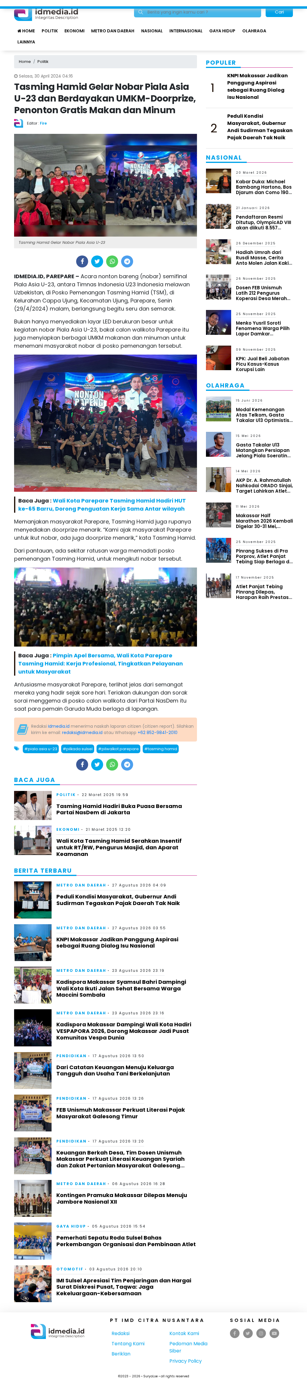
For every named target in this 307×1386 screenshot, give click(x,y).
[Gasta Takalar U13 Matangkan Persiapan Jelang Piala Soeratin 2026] (218, 444)
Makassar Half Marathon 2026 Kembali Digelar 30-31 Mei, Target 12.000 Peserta (264, 523)
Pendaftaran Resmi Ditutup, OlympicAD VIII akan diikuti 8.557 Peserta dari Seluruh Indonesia (263, 228)
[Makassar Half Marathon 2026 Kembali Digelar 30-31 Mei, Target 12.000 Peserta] (218, 514)
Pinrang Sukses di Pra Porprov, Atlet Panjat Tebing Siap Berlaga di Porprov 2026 (263, 559)
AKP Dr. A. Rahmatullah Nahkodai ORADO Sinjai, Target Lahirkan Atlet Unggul (264, 488)
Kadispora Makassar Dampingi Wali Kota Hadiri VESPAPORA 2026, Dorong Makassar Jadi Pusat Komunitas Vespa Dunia (123, 1031)
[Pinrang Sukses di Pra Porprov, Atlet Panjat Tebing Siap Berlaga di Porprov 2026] (218, 550)
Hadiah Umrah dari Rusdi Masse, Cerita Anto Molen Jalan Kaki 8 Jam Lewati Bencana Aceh (264, 263)
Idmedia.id (59, 726)
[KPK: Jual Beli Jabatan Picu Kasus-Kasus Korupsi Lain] (218, 357)
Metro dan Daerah (112, 31)
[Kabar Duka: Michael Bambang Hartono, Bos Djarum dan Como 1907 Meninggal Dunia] (218, 180)
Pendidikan (71, 1055)
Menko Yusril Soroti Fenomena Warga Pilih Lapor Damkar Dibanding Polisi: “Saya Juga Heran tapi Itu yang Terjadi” (263, 336)
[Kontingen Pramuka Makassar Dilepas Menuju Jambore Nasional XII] (33, 1198)
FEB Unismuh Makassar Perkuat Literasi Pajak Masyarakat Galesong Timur (120, 1113)
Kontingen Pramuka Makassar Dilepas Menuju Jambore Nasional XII (121, 1198)
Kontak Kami (184, 1333)
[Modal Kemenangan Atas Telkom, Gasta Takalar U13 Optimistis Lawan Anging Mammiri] (218, 408)
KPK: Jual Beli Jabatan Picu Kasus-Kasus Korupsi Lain (262, 364)
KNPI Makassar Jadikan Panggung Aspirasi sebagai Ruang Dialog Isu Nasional (117, 943)
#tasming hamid (160, 748)
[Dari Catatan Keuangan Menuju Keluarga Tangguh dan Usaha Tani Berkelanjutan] (33, 1070)
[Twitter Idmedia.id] (248, 1333)
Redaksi (121, 1333)
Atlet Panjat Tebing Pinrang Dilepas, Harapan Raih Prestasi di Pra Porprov (263, 594)
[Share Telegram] (127, 261)
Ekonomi (74, 31)
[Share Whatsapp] (112, 261)
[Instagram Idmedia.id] (261, 1333)
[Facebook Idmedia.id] (234, 1333)
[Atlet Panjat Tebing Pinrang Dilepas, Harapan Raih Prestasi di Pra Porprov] (218, 585)
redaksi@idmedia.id (82, 733)
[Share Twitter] (97, 261)
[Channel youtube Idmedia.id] (274, 1333)
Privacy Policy (185, 1361)
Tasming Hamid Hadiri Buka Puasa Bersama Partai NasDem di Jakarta (119, 809)
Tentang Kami (128, 1343)
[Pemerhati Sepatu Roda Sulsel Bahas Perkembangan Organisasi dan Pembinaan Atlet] (33, 1240)
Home (28, 31)
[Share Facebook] (82, 261)
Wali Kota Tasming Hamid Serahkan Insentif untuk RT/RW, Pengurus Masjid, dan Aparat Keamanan (119, 847)
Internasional (186, 31)
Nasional (152, 31)
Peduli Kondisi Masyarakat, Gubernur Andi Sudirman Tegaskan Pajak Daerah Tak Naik (118, 900)
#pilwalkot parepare (118, 748)
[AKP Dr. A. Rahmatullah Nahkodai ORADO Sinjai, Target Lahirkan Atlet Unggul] (218, 479)
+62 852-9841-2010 (157, 733)
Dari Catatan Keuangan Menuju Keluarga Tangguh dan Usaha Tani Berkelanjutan (115, 1070)
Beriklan (121, 1353)
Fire (43, 123)
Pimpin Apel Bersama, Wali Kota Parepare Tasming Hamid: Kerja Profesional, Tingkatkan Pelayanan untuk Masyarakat (100, 663)
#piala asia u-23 (40, 748)
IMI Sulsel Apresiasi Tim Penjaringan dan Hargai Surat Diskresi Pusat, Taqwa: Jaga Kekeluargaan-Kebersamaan (123, 1287)
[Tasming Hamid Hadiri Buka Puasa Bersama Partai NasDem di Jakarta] (33, 805)
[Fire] (20, 122)
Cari (279, 12)
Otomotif (69, 1269)
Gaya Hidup (222, 31)
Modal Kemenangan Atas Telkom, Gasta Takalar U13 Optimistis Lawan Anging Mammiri (264, 417)
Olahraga (254, 31)
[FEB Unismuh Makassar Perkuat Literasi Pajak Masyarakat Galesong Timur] (33, 1112)
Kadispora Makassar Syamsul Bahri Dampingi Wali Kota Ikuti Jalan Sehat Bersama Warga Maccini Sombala (121, 988)
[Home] (46, 11)
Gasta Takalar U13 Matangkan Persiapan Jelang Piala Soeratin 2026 (263, 453)
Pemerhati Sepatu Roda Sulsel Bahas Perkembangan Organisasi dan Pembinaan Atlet (126, 1241)
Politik (50, 31)
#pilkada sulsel (78, 748)
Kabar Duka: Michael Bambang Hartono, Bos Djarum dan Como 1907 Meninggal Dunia (264, 189)
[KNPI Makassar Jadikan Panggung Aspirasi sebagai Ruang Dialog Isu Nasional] (33, 942)
